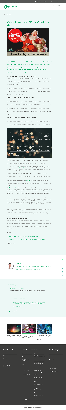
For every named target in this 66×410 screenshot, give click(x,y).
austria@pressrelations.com (38, 363)
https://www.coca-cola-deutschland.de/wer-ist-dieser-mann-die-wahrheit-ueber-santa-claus (27, 239)
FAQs (4, 355)
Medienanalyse (39, 7)
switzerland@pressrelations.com (39, 356)
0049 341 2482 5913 (26, 374)
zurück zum (8, 14)
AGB (49, 365)
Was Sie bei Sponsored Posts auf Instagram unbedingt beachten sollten (28, 336)
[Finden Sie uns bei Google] (9, 366)
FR (59, 5)
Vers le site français (37, 378)
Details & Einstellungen (46, 1)
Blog (50, 5)
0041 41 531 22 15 (37, 355)
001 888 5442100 (37, 369)
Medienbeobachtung (32, 7)
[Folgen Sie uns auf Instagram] (7, 366)
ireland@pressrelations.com (38, 395)
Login (61, 5)
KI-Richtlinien (51, 373)
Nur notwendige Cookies (55, 1)
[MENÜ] (62, 259)
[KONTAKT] (62, 262)
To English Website (37, 371)
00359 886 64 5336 (37, 388)
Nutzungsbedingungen (53, 368)
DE (57, 5)
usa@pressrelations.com (38, 370)
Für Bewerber (24, 399)
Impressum (51, 363)
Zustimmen (39, 1)
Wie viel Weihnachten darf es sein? (25, 167)
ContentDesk (45, 7)
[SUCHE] (62, 261)
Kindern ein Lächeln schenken (32, 197)
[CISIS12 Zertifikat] (14, 372)
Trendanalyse (51, 7)
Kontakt (56, 5)
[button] (62, 268)
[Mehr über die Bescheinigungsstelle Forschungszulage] (9, 372)
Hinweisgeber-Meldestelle (53, 371)
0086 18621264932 (37, 382)
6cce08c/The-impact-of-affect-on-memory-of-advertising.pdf (21, 237)
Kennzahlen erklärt (6, 356)
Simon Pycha (29, 61)
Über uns (60, 7)
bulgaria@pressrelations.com (39, 389)
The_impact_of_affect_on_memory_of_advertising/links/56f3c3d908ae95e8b (23, 236)
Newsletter (53, 5)
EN (58, 5)
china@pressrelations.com (38, 384)
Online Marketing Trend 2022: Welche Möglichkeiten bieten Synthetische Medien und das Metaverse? (44, 337)
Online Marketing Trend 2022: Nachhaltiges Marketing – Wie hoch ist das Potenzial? (14, 337)
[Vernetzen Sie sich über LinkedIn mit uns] (3, 366)
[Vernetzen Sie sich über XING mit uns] (5, 366)
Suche (4, 353)
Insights (56, 7)
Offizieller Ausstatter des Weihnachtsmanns (16, 187)
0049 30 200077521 (26, 366)
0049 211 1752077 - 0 (26, 362)
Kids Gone (28, 180)
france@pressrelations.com (38, 377)
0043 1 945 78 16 (37, 362)
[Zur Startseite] (11, 7)
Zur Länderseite (36, 358)
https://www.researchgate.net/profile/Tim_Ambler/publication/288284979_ (23, 234)
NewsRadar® (25, 7)
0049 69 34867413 (26, 370)
